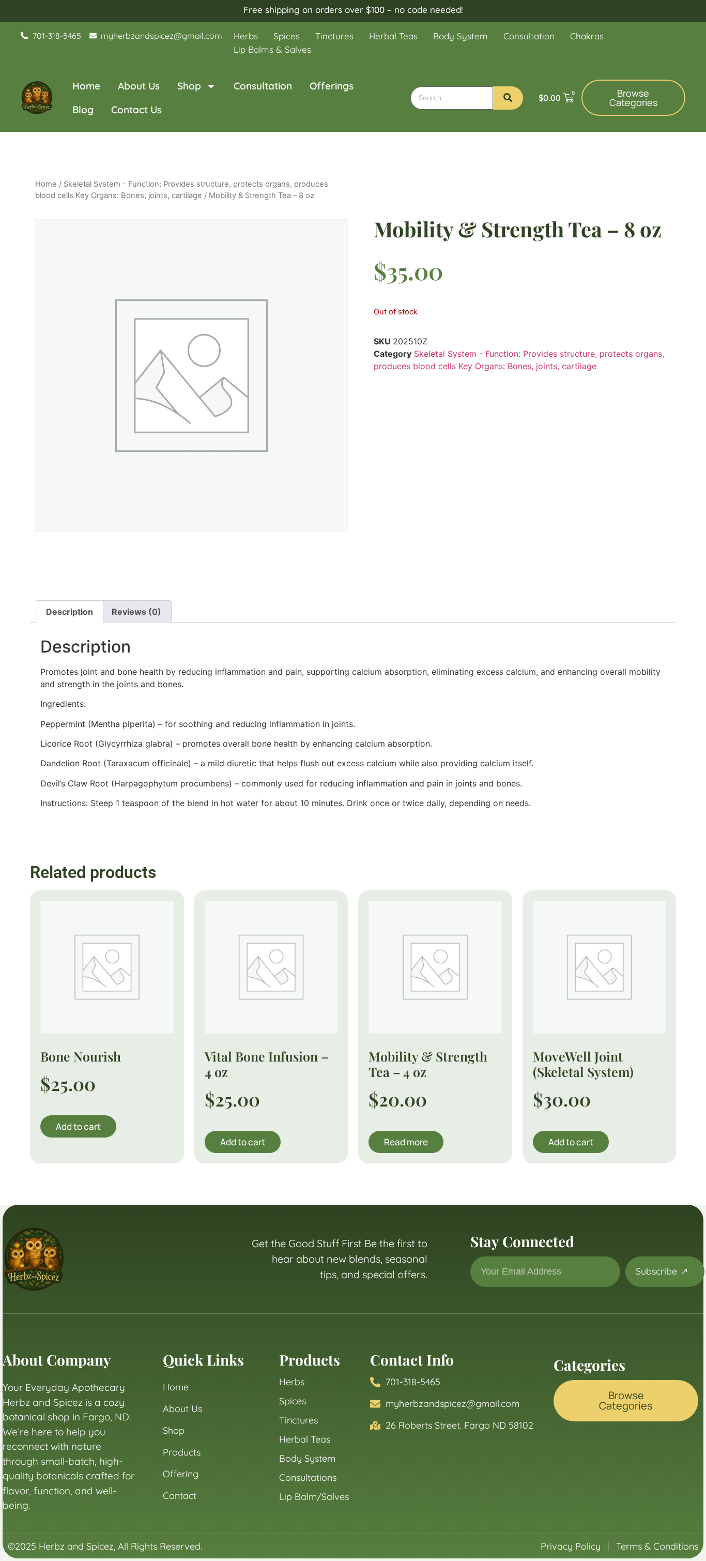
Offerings (332, 86)
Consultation (263, 86)
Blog (83, 109)
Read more (406, 1142)
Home (86, 86)
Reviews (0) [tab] (136, 612)
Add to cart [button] (78, 1126)
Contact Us (136, 109)
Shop (189, 86)
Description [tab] (69, 612)
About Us (139, 86)
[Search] (508, 98)
